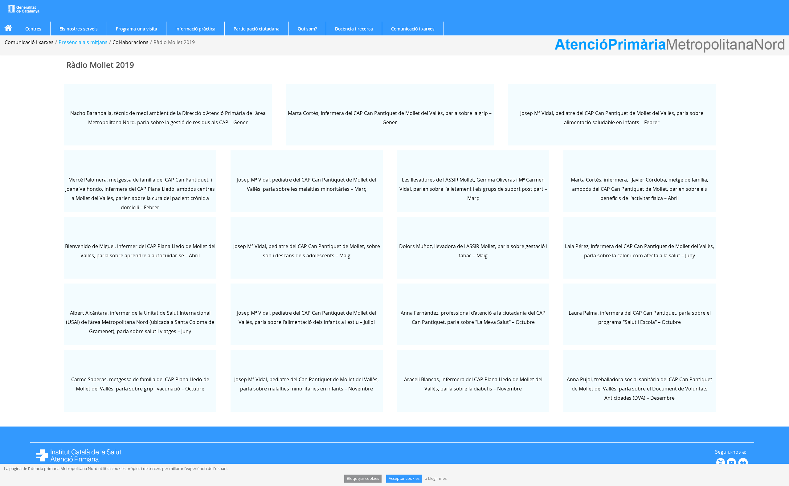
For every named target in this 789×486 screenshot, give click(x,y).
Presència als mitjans (83, 42)
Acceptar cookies (404, 478)
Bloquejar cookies (363, 478)
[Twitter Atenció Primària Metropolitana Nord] (721, 462)
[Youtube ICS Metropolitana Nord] (715, 462)
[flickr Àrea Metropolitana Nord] (744, 462)
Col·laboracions (130, 42)
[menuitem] (33, 28)
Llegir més (437, 478)
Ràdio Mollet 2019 (174, 42)
